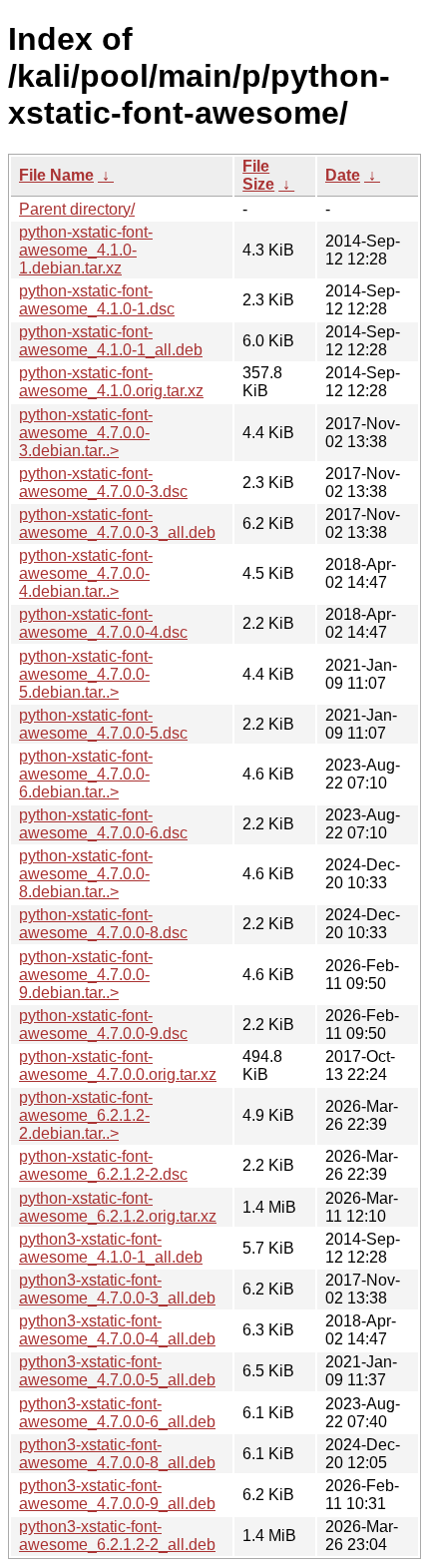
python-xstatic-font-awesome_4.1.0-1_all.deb (111, 340)
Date (342, 175)
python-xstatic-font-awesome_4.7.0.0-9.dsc (103, 1024)
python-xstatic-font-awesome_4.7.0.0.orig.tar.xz (117, 1065)
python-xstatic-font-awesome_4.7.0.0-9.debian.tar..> (86, 974)
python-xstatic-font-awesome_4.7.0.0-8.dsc (103, 923)
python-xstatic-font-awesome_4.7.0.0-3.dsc (103, 482)
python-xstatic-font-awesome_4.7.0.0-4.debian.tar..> (86, 573)
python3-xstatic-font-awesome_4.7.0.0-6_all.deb (117, 1412)
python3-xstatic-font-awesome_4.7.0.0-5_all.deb (117, 1370)
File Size (258, 175)
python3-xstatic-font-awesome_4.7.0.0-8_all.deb (117, 1453)
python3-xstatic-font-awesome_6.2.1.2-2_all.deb (117, 1535)
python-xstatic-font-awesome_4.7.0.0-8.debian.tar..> (86, 873)
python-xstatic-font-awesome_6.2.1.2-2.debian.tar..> (86, 1115)
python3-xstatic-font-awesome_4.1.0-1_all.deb (111, 1248)
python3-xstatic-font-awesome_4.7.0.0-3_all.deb (117, 1289)
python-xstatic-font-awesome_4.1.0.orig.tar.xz (111, 381)
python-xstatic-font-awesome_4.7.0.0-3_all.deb (117, 523)
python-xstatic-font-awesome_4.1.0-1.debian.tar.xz (86, 250)
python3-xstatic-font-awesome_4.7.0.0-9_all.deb (117, 1494)
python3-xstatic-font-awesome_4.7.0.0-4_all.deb (117, 1329)
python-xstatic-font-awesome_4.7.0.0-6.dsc (103, 823)
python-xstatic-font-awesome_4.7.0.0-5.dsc (103, 724)
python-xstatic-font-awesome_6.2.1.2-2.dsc (103, 1165)
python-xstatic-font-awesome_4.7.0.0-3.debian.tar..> (86, 432)
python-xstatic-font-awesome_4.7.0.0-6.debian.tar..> (86, 774)
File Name (56, 175)
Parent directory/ (77, 209)
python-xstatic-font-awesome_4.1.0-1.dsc (97, 299)
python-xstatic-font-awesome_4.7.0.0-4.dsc (103, 623)
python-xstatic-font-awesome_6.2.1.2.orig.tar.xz (117, 1207)
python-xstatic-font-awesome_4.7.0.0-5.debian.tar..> (86, 674)
